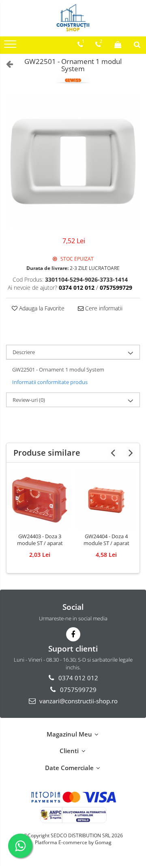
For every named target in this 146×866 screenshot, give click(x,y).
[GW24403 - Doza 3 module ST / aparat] (40, 500)
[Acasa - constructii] (73, 18)
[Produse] (11, 46)
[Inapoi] (6, 63)
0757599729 (77, 690)
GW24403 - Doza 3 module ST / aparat (40, 540)
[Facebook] (73, 634)
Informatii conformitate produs (50, 382)
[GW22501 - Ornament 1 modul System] (73, 161)
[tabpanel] (73, 161)
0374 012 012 (77, 678)
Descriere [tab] (24, 352)
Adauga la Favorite (40, 308)
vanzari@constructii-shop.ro (78, 701)
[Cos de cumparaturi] (118, 44)
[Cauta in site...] (137, 44)
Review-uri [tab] (29, 399)
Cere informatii (103, 308)
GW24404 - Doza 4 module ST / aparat (106, 540)
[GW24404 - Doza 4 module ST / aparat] (106, 500)
